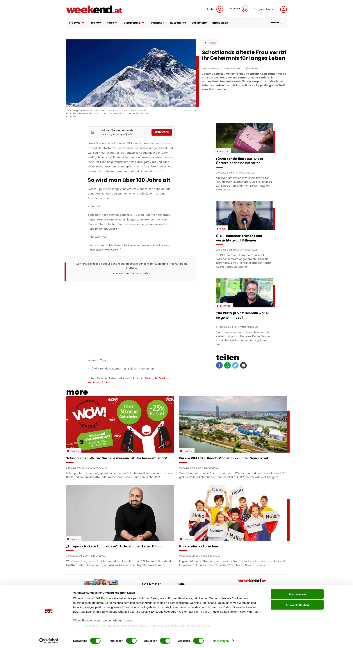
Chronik (224, 151)
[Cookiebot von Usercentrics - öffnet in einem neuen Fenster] (49, 641)
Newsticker (234, 8)
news (110, 22)
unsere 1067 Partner (97, 598)
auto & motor (151, 584)
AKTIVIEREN (161, 132)
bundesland (132, 22)
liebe (181, 584)
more (275, 22)
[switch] (131, 641)
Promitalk (225, 305)
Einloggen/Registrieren (266, 9)
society (95, 22)
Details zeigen (220, 640)
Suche (211, 9)
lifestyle (75, 22)
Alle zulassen (297, 594)
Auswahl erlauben (297, 604)
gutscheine (178, 22)
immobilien (220, 22)
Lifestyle (212, 42)
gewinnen (157, 22)
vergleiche (199, 22)
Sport (223, 228)
